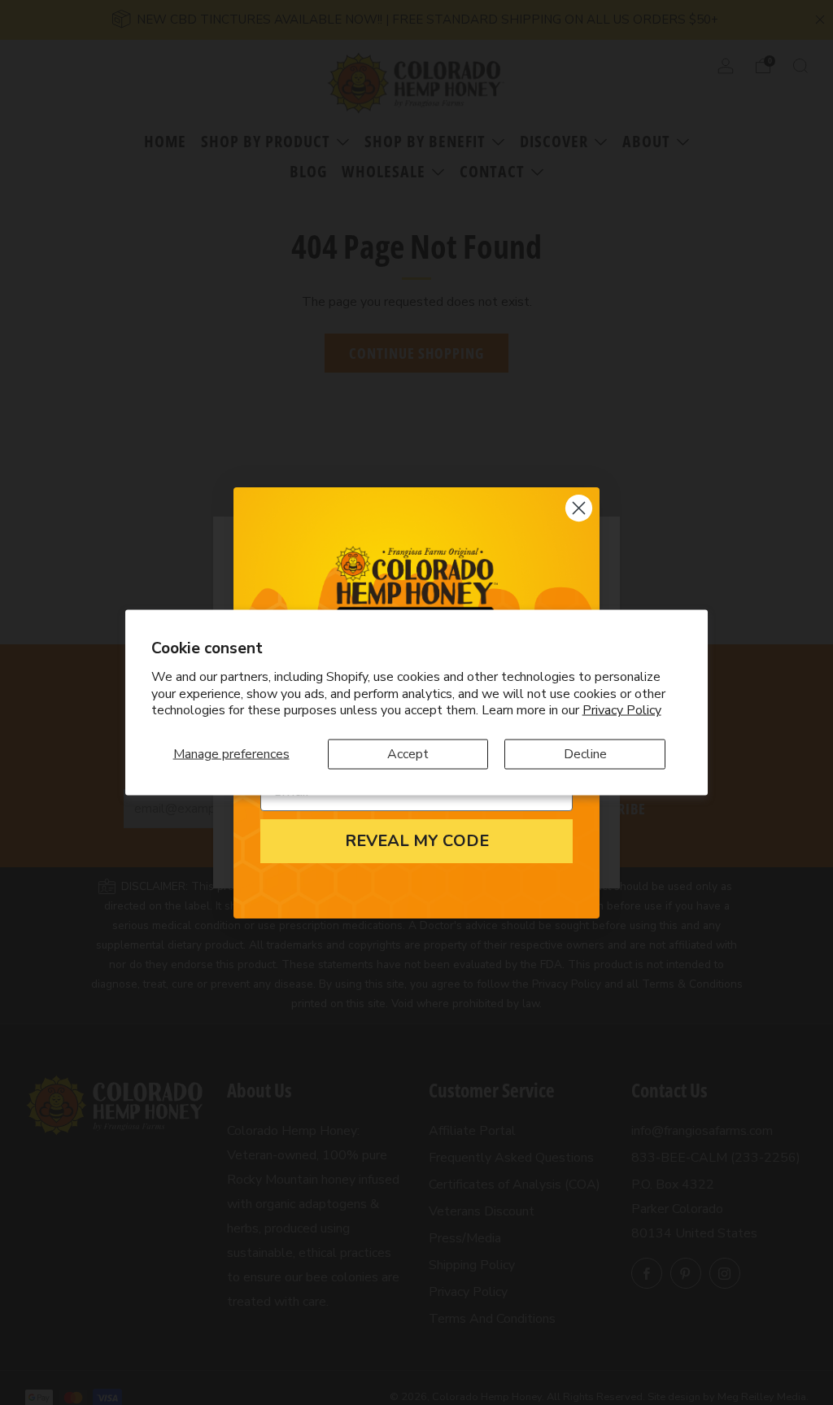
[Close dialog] (579, 508)
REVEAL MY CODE (417, 841)
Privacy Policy (621, 710)
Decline (585, 754)
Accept (408, 754)
